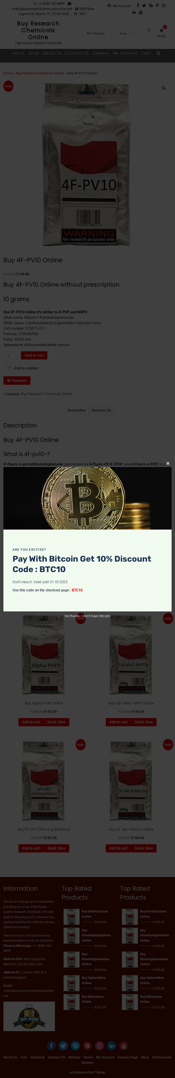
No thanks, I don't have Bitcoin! (87, 616)
